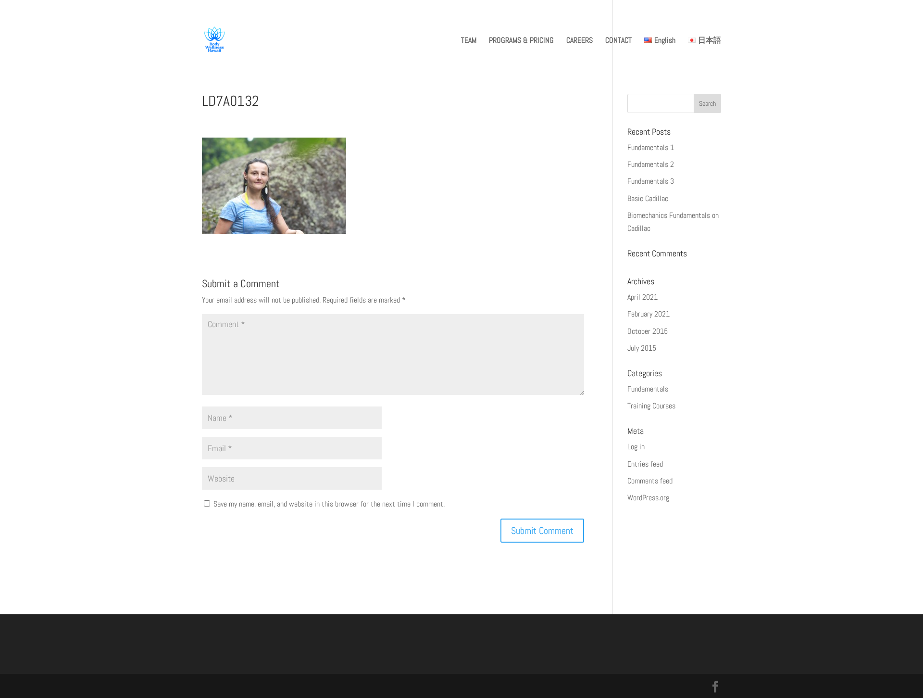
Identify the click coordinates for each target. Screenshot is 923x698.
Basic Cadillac (647, 198)
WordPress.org (648, 498)
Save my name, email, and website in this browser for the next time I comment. (329, 504)
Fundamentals (647, 389)
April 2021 (642, 297)
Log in (636, 447)
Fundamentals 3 (650, 181)
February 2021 (648, 314)
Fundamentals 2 (650, 164)
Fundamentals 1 (650, 147)
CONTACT (618, 41)
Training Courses (651, 406)
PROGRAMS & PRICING (521, 41)
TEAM (468, 41)
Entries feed (645, 464)
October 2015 (647, 331)
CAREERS (579, 41)
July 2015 (641, 348)
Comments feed (650, 481)
